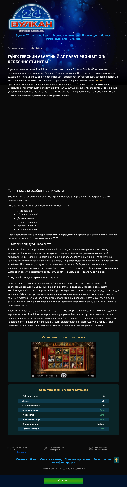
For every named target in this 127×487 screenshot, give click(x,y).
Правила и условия (77, 459)
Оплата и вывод (51, 459)
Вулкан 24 (22, 35)
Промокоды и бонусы (96, 35)
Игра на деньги (56, 38)
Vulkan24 (100, 80)
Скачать (75, 38)
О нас (33, 459)
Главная (21, 459)
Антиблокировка (63, 462)
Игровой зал (41, 35)
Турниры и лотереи (66, 35)
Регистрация (102, 459)
